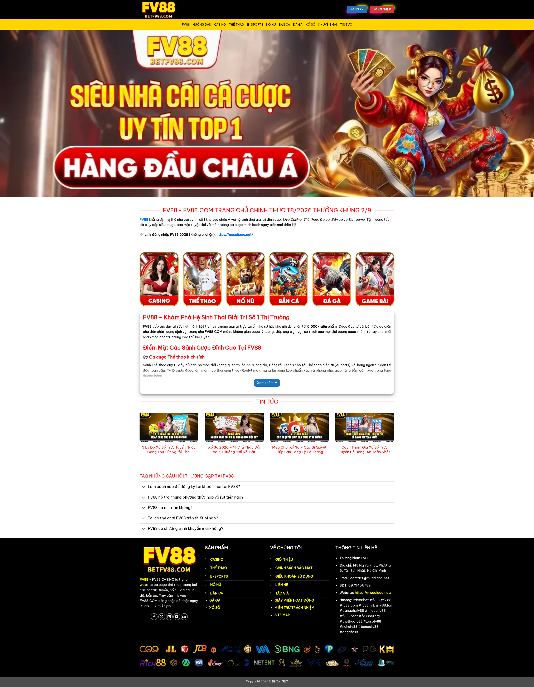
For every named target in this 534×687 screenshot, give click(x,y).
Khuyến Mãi (327, 24)
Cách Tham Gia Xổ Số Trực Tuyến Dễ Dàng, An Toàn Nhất (364, 449)
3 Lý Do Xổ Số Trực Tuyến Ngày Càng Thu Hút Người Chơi (169, 449)
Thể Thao (236, 24)
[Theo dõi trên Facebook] (154, 616)
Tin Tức (346, 24)
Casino (220, 24)
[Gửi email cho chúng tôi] (169, 616)
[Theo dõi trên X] (161, 616)
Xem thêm (265, 383)
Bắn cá (284, 24)
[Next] (395, 442)
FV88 (186, 24)
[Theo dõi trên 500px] (184, 616)
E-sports (255, 24)
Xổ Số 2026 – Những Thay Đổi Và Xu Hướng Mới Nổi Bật (234, 449)
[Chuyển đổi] (144, 487)
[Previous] (139, 442)
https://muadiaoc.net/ (235, 234)
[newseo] (160, 9)
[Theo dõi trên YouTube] (176, 616)
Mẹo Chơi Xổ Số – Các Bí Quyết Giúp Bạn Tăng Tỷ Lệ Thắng (299, 449)
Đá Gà (297, 24)
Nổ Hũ (271, 24)
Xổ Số (310, 24)
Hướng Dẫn (202, 24)
